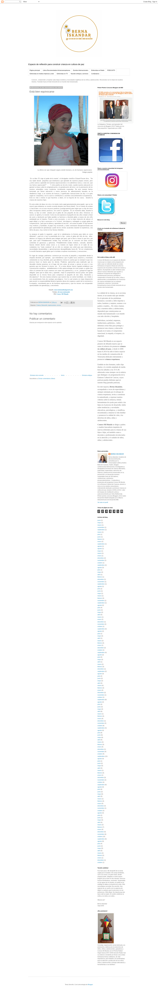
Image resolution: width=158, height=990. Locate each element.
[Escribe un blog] (67, 302)
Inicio (62, 375)
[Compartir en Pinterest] (74, 302)
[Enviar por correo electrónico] (65, 302)
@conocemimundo (64, 292)
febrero (100, 539)
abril (99, 574)
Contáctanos (95, 74)
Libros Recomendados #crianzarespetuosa (56, 70)
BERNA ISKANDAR (117, 454)
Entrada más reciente (36, 375)
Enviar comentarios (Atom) (46, 378)
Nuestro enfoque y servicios (79, 74)
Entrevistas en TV (62, 74)
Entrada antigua (87, 375)
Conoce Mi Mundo (62, 294)
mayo (99, 522)
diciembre (101, 558)
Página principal (35, 70)
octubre (100, 563)
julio (99, 534)
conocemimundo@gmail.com (63, 290)
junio (99, 520)
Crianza (38, 305)
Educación (44, 305)
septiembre (101, 530)
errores (59, 305)
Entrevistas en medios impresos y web (42, 74)
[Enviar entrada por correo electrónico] (61, 302)
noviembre (101, 527)
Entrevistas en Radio (97, 70)
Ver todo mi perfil (103, 502)
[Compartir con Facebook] (71, 302)
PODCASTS (111, 70)
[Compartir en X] (69, 302)
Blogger (90, 984)
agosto (100, 546)
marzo (99, 525)
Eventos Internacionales (80, 70)
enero (99, 541)
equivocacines (52, 305)
